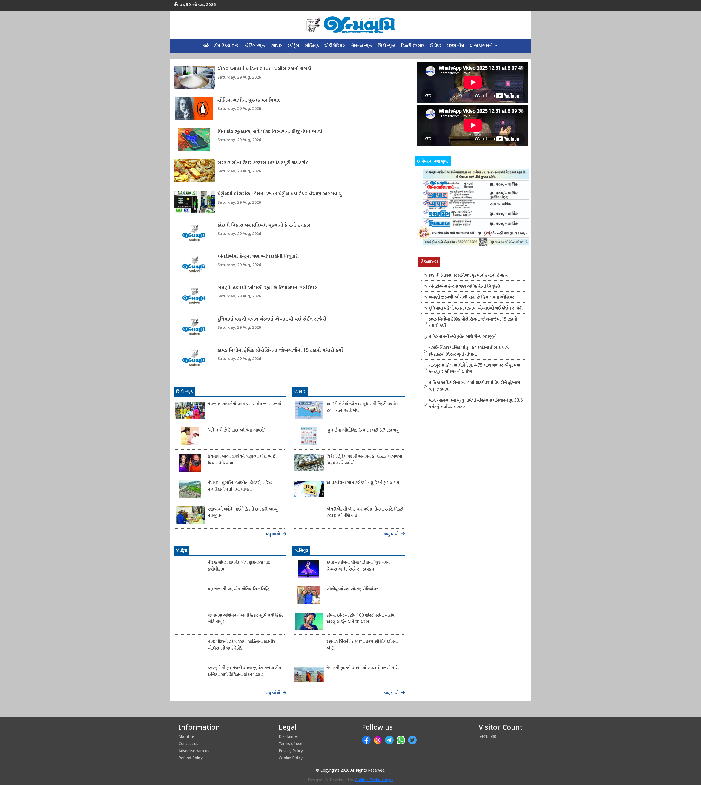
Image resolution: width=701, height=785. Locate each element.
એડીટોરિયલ (335, 46)
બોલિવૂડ (311, 46)
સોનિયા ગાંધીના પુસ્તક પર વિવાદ (248, 100)
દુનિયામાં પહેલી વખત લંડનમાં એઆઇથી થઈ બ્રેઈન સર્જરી (271, 319)
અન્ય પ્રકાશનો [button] (482, 46)
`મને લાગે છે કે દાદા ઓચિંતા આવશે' (236, 430)
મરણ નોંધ (455, 46)
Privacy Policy (291, 750)
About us (187, 736)
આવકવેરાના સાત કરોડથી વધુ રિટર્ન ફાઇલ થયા (363, 483)
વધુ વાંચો (273, 534)
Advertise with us (194, 750)
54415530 (487, 736)
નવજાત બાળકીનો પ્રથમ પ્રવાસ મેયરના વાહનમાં (244, 404)
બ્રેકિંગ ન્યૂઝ (255, 46)
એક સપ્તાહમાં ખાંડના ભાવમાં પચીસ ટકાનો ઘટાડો (264, 69)
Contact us (188, 743)
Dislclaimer (288, 736)
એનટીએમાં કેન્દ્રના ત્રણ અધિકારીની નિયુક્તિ (258, 257)
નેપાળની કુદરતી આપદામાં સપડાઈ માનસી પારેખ (363, 668)
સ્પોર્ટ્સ (293, 46)
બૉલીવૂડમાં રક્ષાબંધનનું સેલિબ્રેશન (352, 589)
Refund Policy (191, 757)
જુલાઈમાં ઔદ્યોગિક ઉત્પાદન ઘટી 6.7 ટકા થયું (362, 430)
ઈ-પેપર (436, 46)
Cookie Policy (291, 757)
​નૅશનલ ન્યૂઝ (361, 46)
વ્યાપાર (276, 46)
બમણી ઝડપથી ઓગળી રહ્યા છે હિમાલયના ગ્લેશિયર (267, 288)
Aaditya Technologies (374, 780)
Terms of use (290, 743)
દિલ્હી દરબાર (412, 46)
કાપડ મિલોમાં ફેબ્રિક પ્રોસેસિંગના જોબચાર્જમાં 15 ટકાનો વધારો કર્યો (280, 350)
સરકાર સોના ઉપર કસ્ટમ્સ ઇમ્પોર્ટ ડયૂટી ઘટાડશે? (262, 163)
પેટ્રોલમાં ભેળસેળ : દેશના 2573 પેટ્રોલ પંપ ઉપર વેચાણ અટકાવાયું (279, 194)
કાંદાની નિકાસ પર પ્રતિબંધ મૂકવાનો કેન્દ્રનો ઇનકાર (263, 225)
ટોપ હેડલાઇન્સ (227, 46)
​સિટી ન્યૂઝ (386, 46)
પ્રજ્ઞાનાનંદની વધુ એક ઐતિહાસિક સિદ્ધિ (238, 589)
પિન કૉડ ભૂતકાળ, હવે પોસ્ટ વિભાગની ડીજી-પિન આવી (269, 132)
